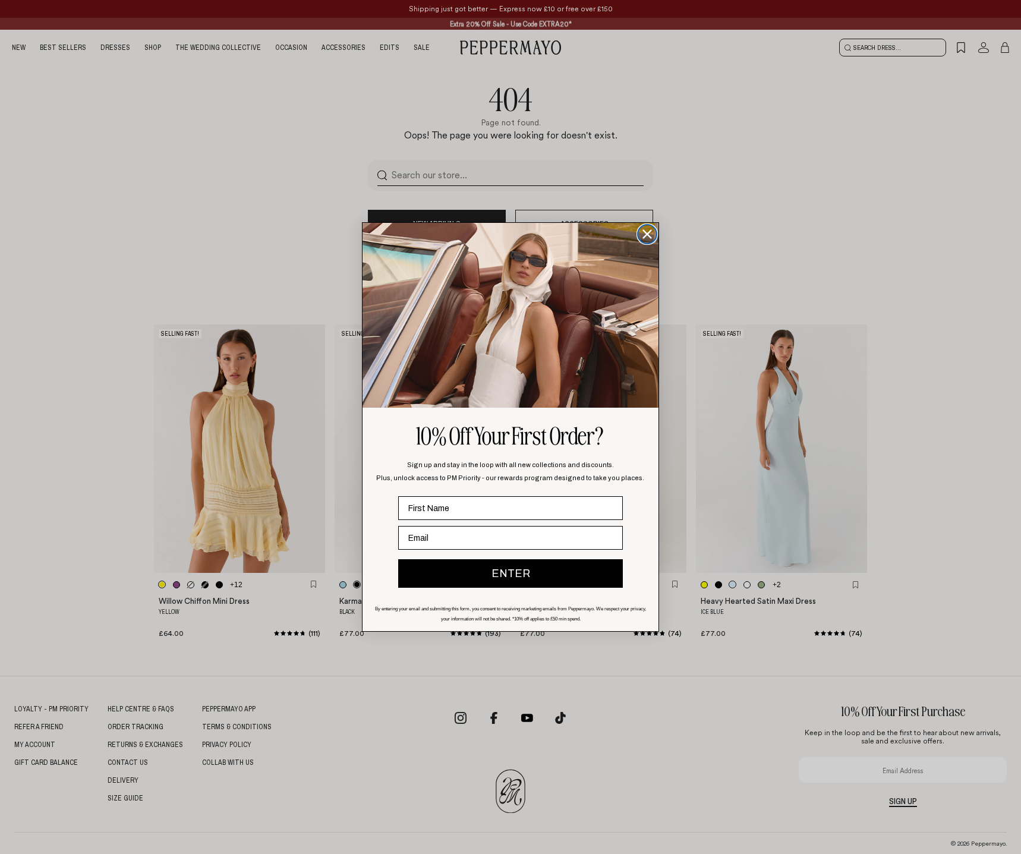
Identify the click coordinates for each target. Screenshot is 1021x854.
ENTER (510, 573)
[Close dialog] (647, 234)
